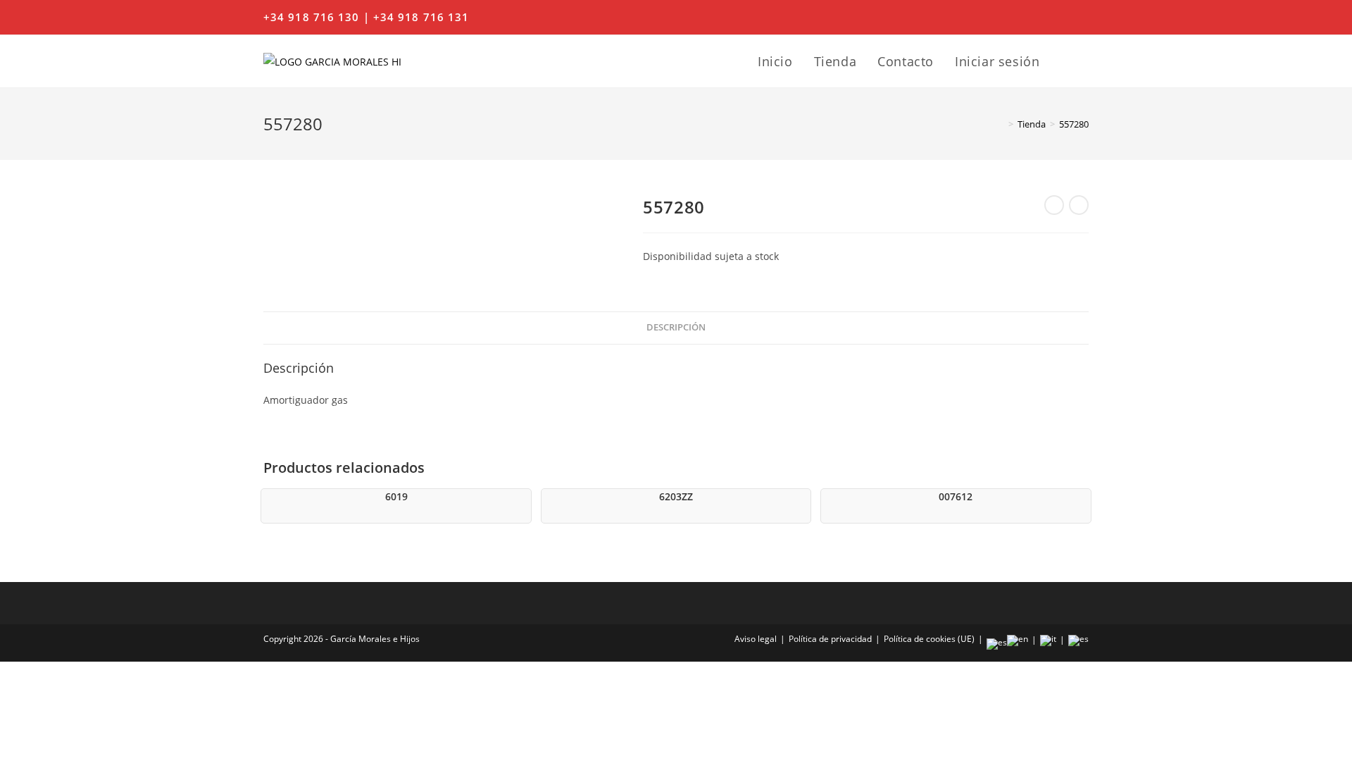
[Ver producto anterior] (1054, 205)
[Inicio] (1000, 124)
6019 (396, 496)
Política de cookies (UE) (929, 639)
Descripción (676, 327)
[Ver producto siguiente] (1079, 205)
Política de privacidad (830, 639)
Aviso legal (755, 639)
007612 (955, 496)
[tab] (676, 328)
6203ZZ (676, 496)
